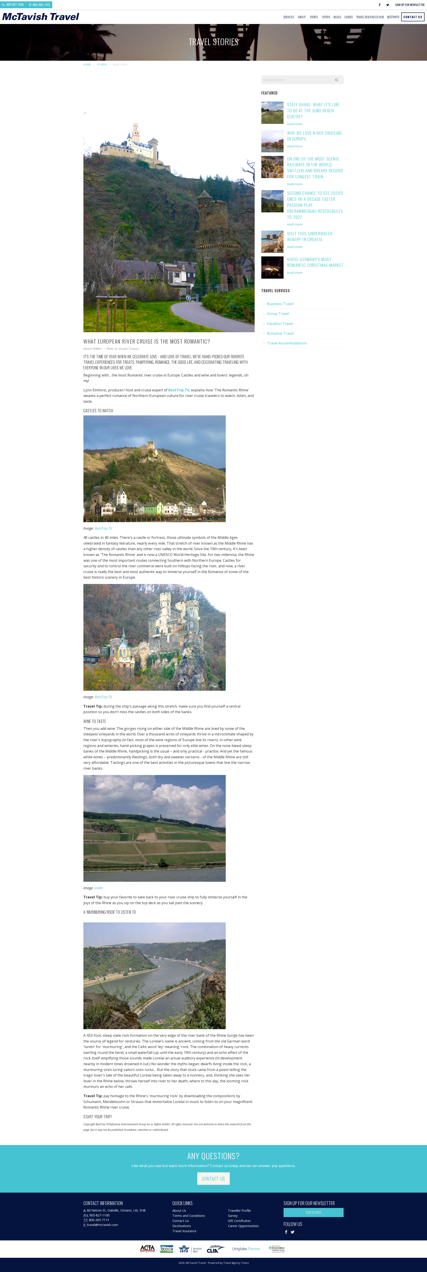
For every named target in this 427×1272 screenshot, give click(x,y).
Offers (326, 16)
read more (294, 124)
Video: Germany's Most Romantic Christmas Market (315, 262)
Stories (102, 64)
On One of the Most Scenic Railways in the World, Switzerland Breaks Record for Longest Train (315, 167)
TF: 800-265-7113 (39, 4)
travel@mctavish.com (102, 1225)
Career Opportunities (243, 1226)
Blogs (337, 16)
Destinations (181, 1226)
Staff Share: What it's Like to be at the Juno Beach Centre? (313, 110)
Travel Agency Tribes (236, 1262)
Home (87, 64)
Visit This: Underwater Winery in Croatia (309, 236)
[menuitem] (289, 17)
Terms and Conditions (188, 1216)
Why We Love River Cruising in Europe (314, 136)
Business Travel (280, 303)
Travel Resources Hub (370, 16)
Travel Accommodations (287, 343)
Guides (348, 16)
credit (98, 888)
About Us (179, 1210)
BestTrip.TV (103, 528)
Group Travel (278, 313)
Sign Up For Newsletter (410, 4)
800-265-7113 (99, 1220)
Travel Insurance (184, 1231)
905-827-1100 (15, 4)
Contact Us (412, 16)
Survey (233, 1216)
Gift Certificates (239, 1221)
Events (314, 16)
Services (288, 16)
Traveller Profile (239, 1210)
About (302, 16)
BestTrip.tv (393, 16)
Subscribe (314, 1212)
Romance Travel (280, 333)
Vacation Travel (280, 323)
